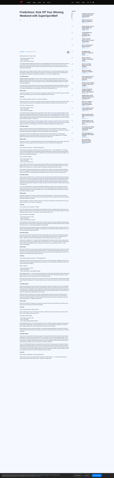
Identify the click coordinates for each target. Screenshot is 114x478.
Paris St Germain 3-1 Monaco (33, 206)
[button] (83, 22)
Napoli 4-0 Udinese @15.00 (32, 309)
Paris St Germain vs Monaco (25, 156)
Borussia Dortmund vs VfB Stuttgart (27, 214)
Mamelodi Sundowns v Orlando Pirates (28, 56)
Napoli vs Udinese (23, 265)
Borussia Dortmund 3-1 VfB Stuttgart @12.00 (36, 258)
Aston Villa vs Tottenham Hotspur (27, 105)
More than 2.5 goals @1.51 (25, 249)
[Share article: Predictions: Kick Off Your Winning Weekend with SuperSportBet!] (68, 52)
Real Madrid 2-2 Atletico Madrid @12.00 (35, 354)
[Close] (112, 475)
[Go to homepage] (21, 2)
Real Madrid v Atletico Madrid (26, 315)
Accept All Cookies (96, 475)
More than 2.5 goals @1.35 (25, 195)
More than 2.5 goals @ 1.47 (25, 141)
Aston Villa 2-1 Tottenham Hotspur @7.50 (35, 147)
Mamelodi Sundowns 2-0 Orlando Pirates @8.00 (37, 99)
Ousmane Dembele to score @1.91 (27, 200)
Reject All (87, 475)
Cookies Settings (77, 475)
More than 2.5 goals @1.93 (25, 303)
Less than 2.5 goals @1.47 (25, 93)
